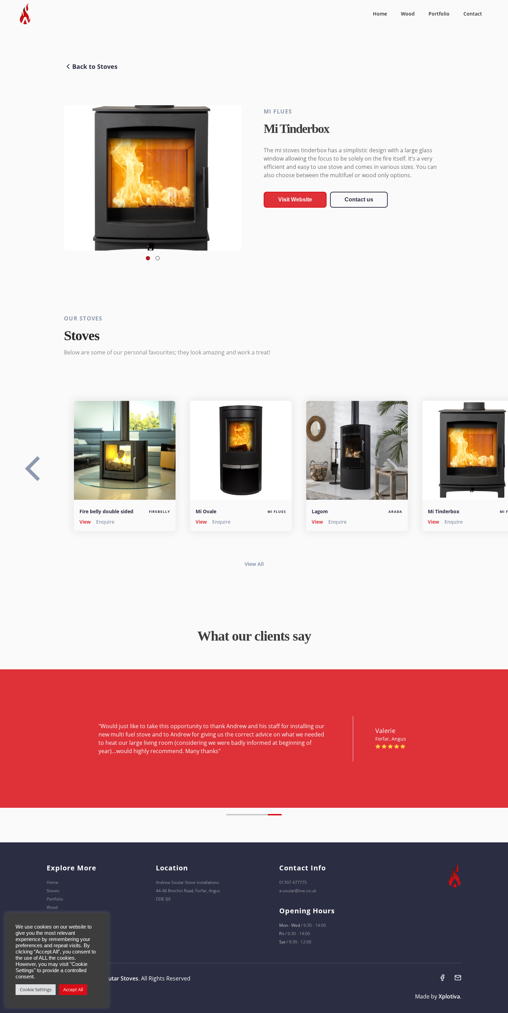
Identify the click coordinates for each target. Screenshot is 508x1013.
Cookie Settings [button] (35, 989)
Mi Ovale (206, 511)
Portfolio (439, 13)
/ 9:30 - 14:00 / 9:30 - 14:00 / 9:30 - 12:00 (302, 933)
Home (380, 13)
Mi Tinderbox (443, 511)
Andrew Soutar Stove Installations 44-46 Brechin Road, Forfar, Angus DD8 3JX (188, 890)
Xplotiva (449, 996)
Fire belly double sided (106, 511)
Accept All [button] (73, 989)
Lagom (320, 511)
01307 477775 (293, 882)
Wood (408, 13)
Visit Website (295, 199)
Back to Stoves (94, 66)
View (85, 521)
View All (254, 564)
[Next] (43, 473)
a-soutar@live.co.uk (297, 891)
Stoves (53, 891)
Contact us (359, 199)
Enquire (105, 521)
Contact (472, 13)
